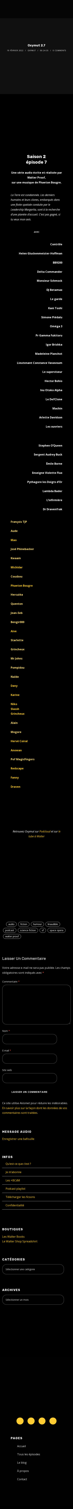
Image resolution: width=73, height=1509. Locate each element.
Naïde (15, 677)
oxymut (32, 50)
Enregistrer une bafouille (18, 1139)
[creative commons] (12, 1320)
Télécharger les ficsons (20, 1197)
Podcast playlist (15, 1189)
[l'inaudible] (11, 9)
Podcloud (44, 831)
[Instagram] (42, 1421)
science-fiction (28, 930)
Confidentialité (15, 1205)
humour (37, 924)
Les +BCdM (13, 1180)
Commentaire (11, 981)
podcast (9, 930)
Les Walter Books (13, 1236)
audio (11, 924)
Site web (7, 1070)
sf (43, 930)
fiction (23, 924)
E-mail (6, 1050)
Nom (6, 1030)
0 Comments (59, 50)
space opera (56, 930)
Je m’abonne (13, 1172)
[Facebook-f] (31, 1421)
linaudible (53, 924)
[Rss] (53, 1421)
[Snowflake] (20, 1421)
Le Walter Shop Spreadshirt (19, 1241)
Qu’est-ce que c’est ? (18, 1164)
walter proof (12, 936)
